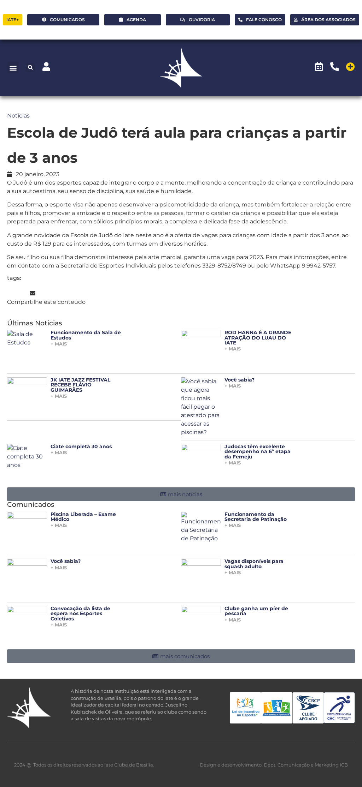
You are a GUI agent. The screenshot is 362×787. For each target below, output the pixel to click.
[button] (13, 67)
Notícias (18, 115)
